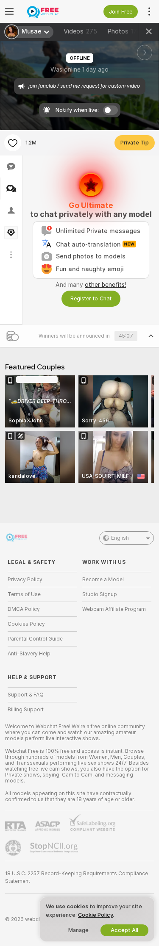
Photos (126, 31)
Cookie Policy (95, 915)
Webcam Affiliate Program (114, 609)
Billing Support (26, 710)
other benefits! (105, 284)
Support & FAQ (26, 695)
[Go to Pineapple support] (14, 848)
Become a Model (103, 580)
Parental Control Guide (35, 639)
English (120, 538)
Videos (80, 31)
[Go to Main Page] (49, 11)
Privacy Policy (25, 580)
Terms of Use (24, 594)
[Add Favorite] (12, 142)
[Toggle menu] (9, 11)
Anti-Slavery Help (29, 654)
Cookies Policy (26, 624)
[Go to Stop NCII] (55, 848)
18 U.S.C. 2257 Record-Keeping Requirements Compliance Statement (76, 877)
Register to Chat (91, 298)
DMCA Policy (24, 609)
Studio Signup (99, 594)
